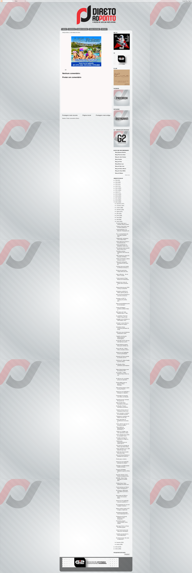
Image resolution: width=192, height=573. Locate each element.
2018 (116, 196)
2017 (116, 198)
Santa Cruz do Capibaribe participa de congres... (122, 462)
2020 (116, 192)
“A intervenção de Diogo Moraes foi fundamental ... (123, 279)
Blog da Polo (118, 161)
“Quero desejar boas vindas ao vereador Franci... (122, 435)
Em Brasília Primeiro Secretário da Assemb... (122, 406)
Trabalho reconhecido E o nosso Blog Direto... (122, 534)
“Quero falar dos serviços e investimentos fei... (122, 242)
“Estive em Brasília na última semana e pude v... (123, 259)
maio (117, 217)
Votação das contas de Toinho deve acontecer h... (122, 283)
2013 (116, 548)
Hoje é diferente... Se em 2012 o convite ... (122, 275)
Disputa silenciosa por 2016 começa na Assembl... (122, 288)
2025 (116, 182)
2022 (116, 188)
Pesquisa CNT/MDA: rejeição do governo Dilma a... (123, 471)
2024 (116, 184)
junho (117, 215)
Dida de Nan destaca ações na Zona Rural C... (122, 388)
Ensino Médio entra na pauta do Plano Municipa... (121, 384)
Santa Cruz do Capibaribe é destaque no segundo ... (122, 392)
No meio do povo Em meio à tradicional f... (122, 538)
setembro (118, 209)
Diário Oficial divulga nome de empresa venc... (122, 370)
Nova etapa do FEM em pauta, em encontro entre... (122, 497)
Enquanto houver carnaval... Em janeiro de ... (123, 400)
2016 (116, 200)
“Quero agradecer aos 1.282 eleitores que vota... (123, 449)
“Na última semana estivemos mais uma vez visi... (122, 252)
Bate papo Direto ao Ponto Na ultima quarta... (122, 527)
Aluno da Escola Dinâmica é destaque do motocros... (122, 456)
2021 (116, 190)
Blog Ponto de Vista (120, 154)
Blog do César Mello (120, 170)
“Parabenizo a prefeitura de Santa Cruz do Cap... (122, 417)
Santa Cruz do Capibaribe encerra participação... (122, 353)
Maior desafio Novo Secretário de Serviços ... (122, 403)
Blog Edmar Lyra (119, 164)
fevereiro (118, 542)
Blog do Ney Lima (119, 166)
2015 (116, 202)
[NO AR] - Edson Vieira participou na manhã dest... (121, 479)
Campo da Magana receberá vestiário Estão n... (122, 309)
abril (117, 219)
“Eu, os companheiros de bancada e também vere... (122, 235)
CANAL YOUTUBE (94, 29)
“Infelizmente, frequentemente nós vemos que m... (121, 442)
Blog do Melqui (119, 173)
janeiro (118, 544)
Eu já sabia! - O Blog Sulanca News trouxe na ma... (122, 374)
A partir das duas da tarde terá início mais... (122, 452)
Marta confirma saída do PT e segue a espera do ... (122, 509)
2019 (116, 194)
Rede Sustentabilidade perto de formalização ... (123, 304)
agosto (118, 211)
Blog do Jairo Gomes (120, 157)
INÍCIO (64, 29)
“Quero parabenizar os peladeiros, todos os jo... (122, 245)
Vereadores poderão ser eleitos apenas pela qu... (122, 292)
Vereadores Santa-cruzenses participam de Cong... (122, 328)
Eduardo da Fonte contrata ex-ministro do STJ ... (122, 357)
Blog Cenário (118, 159)
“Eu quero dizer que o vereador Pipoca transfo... (123, 224)
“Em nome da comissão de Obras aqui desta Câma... (123, 446)
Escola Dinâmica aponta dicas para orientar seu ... (122, 345)
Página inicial (86, 115)
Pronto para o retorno (121, 459)
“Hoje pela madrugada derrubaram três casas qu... (122, 263)
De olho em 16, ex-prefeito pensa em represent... (122, 379)
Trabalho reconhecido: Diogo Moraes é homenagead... (121, 337)
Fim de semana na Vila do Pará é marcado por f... (122, 488)
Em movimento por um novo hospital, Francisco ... (123, 505)
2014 (116, 546)
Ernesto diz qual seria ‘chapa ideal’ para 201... (122, 271)
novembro (119, 205)
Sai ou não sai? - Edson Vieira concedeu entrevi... (122, 349)
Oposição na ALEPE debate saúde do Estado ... (122, 466)
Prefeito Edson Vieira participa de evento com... (123, 484)
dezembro (119, 203)
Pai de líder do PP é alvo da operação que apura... (122, 341)
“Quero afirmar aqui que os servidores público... (122, 424)
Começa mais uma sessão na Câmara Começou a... (122, 267)
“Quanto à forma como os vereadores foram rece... (122, 410)
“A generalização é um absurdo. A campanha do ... (122, 231)
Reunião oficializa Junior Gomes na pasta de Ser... (122, 475)
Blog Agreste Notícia (120, 152)
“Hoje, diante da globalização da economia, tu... (120, 428)
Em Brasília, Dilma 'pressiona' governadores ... (122, 365)
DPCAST (104, 29)
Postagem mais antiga (103, 115)
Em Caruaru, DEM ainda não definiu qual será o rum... (122, 491)
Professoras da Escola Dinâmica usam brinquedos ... (121, 518)
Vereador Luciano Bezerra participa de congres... (122, 324)
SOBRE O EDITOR (82, 29)
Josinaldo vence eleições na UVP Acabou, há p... (123, 320)
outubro (118, 207)
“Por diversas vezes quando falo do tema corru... (122, 248)
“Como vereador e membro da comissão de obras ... (122, 414)
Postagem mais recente (70, 115)
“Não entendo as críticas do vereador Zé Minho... (122, 256)
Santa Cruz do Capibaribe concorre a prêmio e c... (122, 501)
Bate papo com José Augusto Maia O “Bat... (122, 312)
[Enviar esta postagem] (65, 69)
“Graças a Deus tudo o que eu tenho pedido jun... (122, 227)
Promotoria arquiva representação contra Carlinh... (122, 522)
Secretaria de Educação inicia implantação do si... (122, 513)
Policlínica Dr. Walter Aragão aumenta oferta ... (123, 361)
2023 (116, 186)
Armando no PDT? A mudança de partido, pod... (121, 299)
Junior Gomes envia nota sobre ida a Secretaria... (122, 531)
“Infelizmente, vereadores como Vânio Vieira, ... (122, 239)
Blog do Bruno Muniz (120, 168)
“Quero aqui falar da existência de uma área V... (122, 421)
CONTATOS (72, 29)
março (118, 221)
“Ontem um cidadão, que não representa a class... (122, 432)
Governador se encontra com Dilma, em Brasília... (122, 396)
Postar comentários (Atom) (72, 118)
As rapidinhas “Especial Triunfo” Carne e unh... (122, 316)
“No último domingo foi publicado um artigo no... (122, 438)
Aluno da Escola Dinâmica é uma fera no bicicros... (122, 295)
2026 (116, 180)
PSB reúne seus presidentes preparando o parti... (123, 333)
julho (117, 213)
